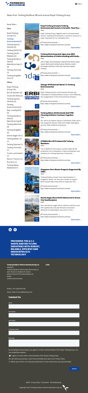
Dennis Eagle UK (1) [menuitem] (15, 135)
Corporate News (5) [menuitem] (15, 96)
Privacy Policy (35, 382)
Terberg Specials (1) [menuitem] (15, 144)
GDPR (28, 382)
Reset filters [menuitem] (12, 24)
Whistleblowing (55, 382)
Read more (75, 48)
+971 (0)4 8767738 (18, 289)
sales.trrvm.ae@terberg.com (22, 292)
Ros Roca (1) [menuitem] (12, 162)
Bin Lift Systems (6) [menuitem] (14, 92)
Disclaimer (45, 382)
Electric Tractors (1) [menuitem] (15, 159)
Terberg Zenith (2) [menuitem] (14, 50)
